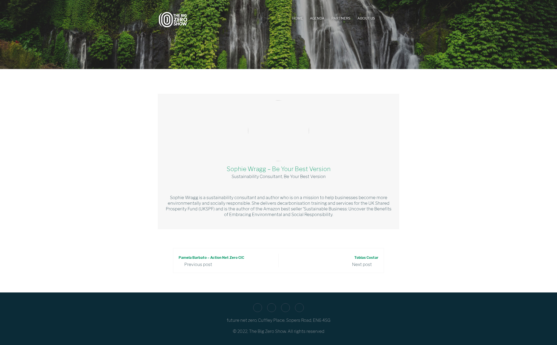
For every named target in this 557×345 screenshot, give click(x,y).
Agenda (317, 18)
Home (297, 18)
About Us (366, 18)
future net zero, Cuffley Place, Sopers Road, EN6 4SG (279, 320)
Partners (341, 18)
